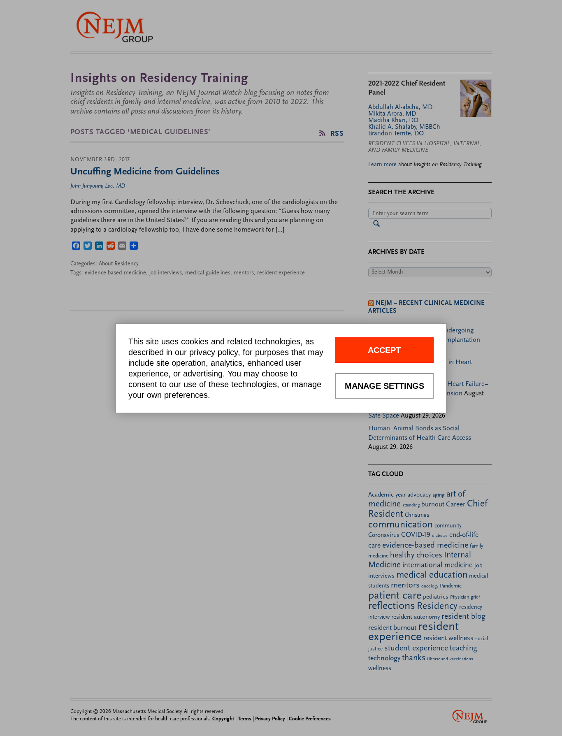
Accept (384, 350)
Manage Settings (384, 385)
